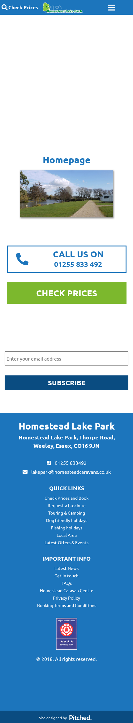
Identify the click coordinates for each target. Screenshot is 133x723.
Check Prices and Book (66, 498)
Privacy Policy (66, 598)
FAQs (67, 583)
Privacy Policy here (91, 404)
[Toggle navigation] (112, 7)
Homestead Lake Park (67, 426)
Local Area (67, 535)
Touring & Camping (66, 513)
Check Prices (23, 7)
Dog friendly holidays (66, 520)
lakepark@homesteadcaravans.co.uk (69, 471)
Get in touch (66, 575)
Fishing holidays (66, 527)
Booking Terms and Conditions (66, 605)
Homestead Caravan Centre (66, 590)
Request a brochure (67, 505)
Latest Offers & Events (66, 542)
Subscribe (66, 383)
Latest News (66, 568)
